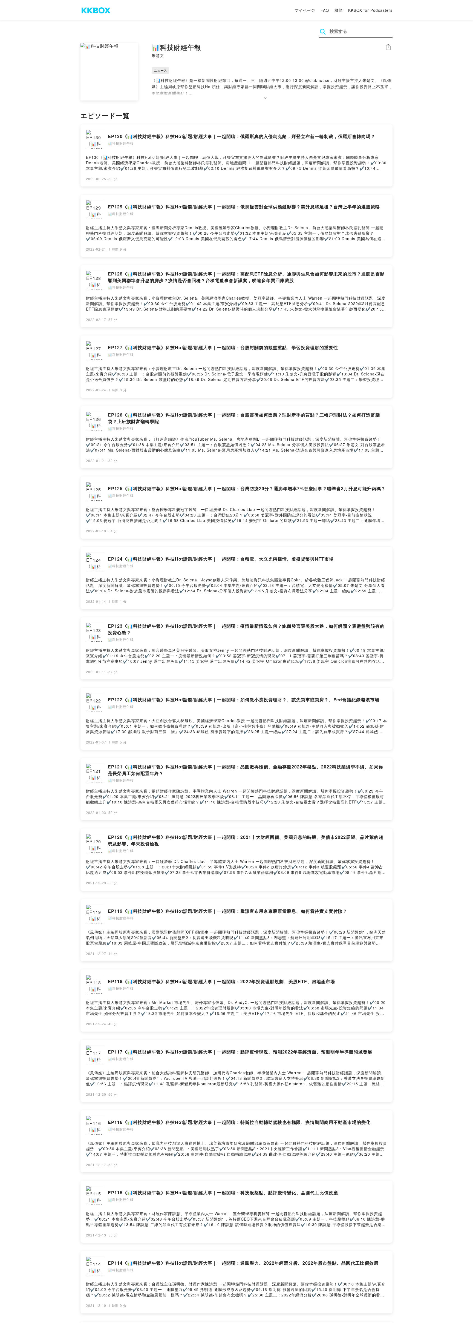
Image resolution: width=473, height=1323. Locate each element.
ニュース (160, 70)
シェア (388, 47)
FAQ (325, 10)
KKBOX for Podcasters (370, 10)
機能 (338, 10)
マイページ (305, 10)
